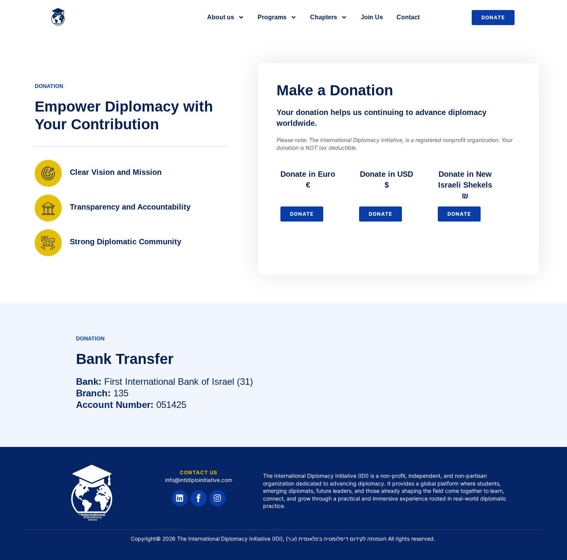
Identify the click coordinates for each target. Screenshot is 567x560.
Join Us (372, 17)
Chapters (323, 17)
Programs (272, 17)
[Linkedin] (180, 498)
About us (220, 17)
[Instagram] (217, 498)
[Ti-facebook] (199, 498)
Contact (408, 17)
